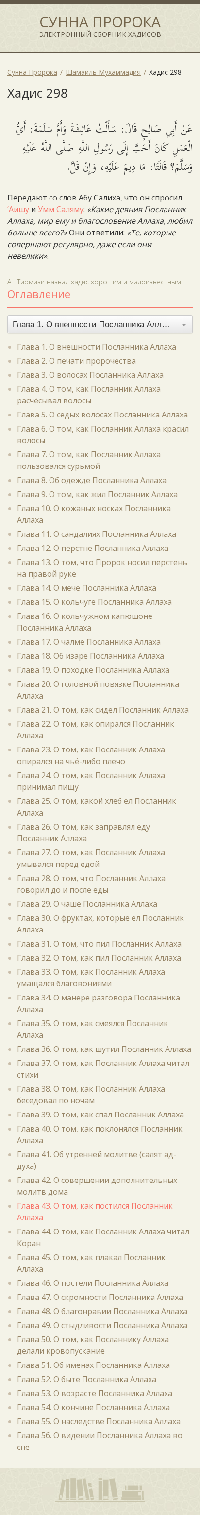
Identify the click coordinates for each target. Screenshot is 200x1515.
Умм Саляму (60, 209)
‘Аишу (18, 209)
